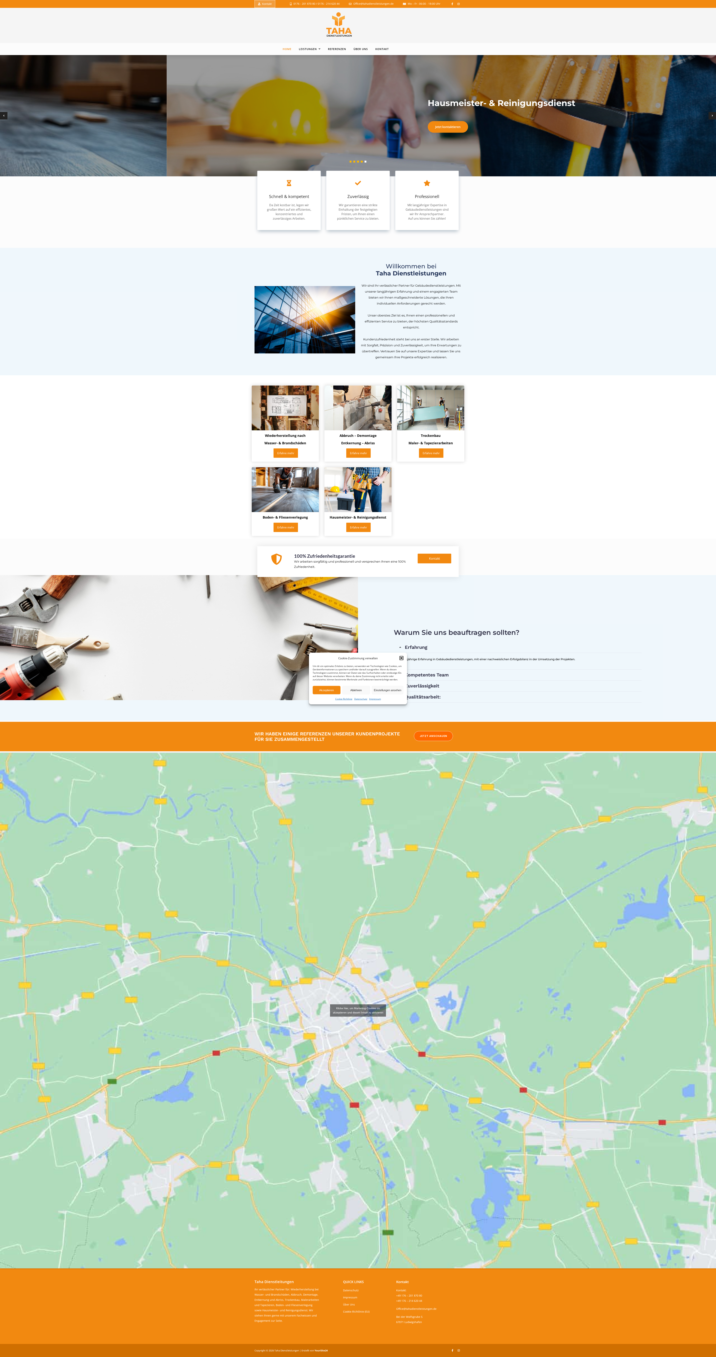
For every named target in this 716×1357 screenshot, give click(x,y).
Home (287, 49)
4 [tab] (362, 162)
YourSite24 (321, 1350)
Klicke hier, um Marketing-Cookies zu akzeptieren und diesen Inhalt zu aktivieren (358, 1010)
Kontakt (267, 4)
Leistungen (308, 49)
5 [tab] (365, 162)
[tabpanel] (358, 115)
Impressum (375, 699)
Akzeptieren (326, 690)
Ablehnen (356, 690)
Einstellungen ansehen (387, 690)
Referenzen (337, 49)
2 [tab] (354, 162)
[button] (401, 658)
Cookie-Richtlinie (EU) (356, 1311)
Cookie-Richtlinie (343, 699)
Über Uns (361, 49)
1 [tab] (350, 162)
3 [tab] (358, 162)
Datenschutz (360, 699)
